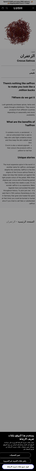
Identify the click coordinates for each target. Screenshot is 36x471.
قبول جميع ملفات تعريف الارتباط (18, 467)
